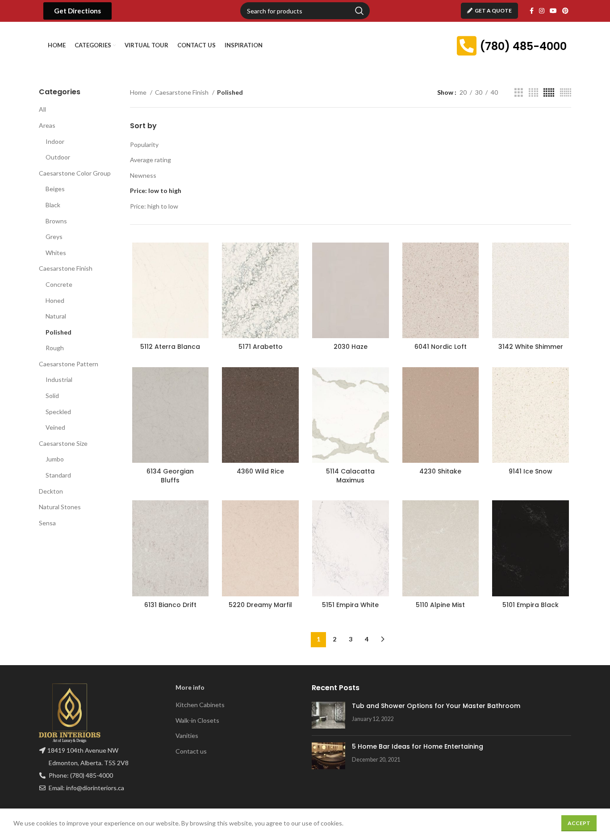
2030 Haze (351, 346)
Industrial (59, 379)
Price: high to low (154, 206)
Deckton (51, 491)
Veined (55, 427)
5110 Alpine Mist (440, 604)
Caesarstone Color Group (75, 173)
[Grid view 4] (533, 92)
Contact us (191, 751)
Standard (58, 475)
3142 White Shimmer (530, 346)
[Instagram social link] (541, 11)
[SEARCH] (359, 10)
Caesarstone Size (63, 443)
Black (53, 205)
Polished (58, 332)
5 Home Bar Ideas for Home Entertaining (417, 746)
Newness (143, 175)
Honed (55, 300)
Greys (54, 236)
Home (139, 92)
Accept (579, 823)
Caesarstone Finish (65, 268)
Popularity (144, 144)
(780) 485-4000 (523, 46)
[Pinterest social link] (565, 11)
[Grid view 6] (565, 92)
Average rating (150, 159)
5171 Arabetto (260, 346)
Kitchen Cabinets (200, 704)
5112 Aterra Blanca (170, 346)
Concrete (59, 284)
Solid (52, 395)
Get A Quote (493, 10)
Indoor (55, 141)
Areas (47, 125)
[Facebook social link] (531, 11)
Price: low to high (155, 190)
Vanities (186, 735)
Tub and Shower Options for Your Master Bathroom (436, 705)
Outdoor (58, 157)
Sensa (47, 523)
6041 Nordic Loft (440, 346)
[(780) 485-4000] (466, 45)
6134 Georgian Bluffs (170, 476)
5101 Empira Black (530, 604)
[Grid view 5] (548, 92)
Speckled (58, 411)
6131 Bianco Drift (170, 604)
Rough (55, 348)
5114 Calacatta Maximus (350, 476)
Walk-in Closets (197, 720)
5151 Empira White (350, 604)
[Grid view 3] (518, 92)
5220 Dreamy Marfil (260, 604)
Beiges (55, 189)
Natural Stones (60, 507)
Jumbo (55, 459)
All (42, 109)
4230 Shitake (440, 471)
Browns (56, 221)
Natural (56, 316)
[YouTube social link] (553, 11)
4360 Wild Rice (260, 471)
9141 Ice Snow (530, 471)
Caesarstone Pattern (68, 364)
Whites (56, 252)
